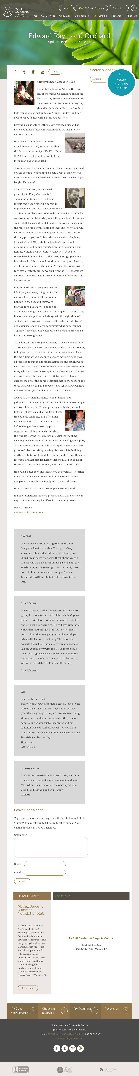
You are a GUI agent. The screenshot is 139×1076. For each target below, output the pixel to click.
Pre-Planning (100, 16)
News (66, 8)
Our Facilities (82, 16)
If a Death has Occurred (20, 1010)
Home (34, 16)
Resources (117, 16)
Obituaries (65, 16)
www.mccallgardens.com (28, 512)
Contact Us (118, 8)
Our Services (48, 16)
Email (17, 872)
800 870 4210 (71, 1034)
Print (55, 71)
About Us (132, 16)
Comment (20, 834)
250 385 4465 (54, 1034)
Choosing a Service (48, 1010)
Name (17, 864)
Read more (28, 988)
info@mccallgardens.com (70, 1038)
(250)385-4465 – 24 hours (91, 8)
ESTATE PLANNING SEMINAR (121, 84)
